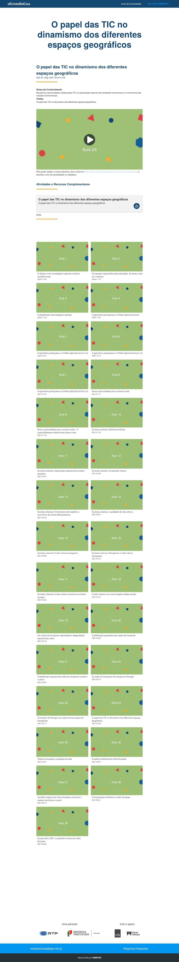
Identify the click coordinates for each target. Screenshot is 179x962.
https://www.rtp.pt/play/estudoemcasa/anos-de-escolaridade (111, 171)
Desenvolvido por (89, 957)
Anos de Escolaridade (131, 3)
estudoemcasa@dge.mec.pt (46, 948)
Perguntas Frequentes (135, 948)
